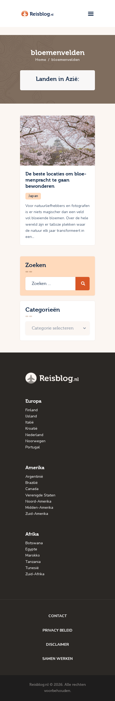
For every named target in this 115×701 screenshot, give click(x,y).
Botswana (34, 543)
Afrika (32, 534)
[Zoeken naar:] (57, 283)
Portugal (32, 447)
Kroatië (31, 428)
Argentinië (34, 476)
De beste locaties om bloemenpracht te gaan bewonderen (55, 180)
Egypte (31, 549)
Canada (32, 488)
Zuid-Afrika (34, 574)
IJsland (31, 416)
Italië (29, 422)
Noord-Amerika (38, 501)
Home (40, 59)
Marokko (32, 555)
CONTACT (57, 615)
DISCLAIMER (57, 644)
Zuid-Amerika (36, 513)
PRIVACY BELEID (57, 630)
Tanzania (33, 561)
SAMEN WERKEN (57, 658)
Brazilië (31, 482)
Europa (33, 401)
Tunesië (32, 567)
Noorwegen (35, 441)
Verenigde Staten (40, 495)
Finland (31, 410)
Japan (33, 196)
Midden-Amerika (39, 507)
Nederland (34, 434)
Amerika (34, 468)
